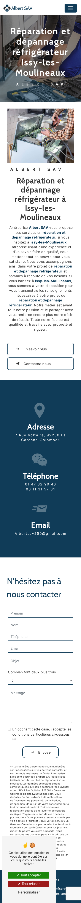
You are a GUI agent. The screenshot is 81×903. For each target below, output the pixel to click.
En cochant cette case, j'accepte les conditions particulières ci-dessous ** (41, 734)
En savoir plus (35, 349)
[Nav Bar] (71, 8)
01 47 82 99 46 (40, 484)
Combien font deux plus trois (32, 672)
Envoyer (45, 752)
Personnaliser (29, 892)
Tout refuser (30, 884)
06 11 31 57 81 (40, 489)
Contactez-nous (37, 364)
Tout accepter (30, 875)
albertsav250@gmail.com (41, 533)
